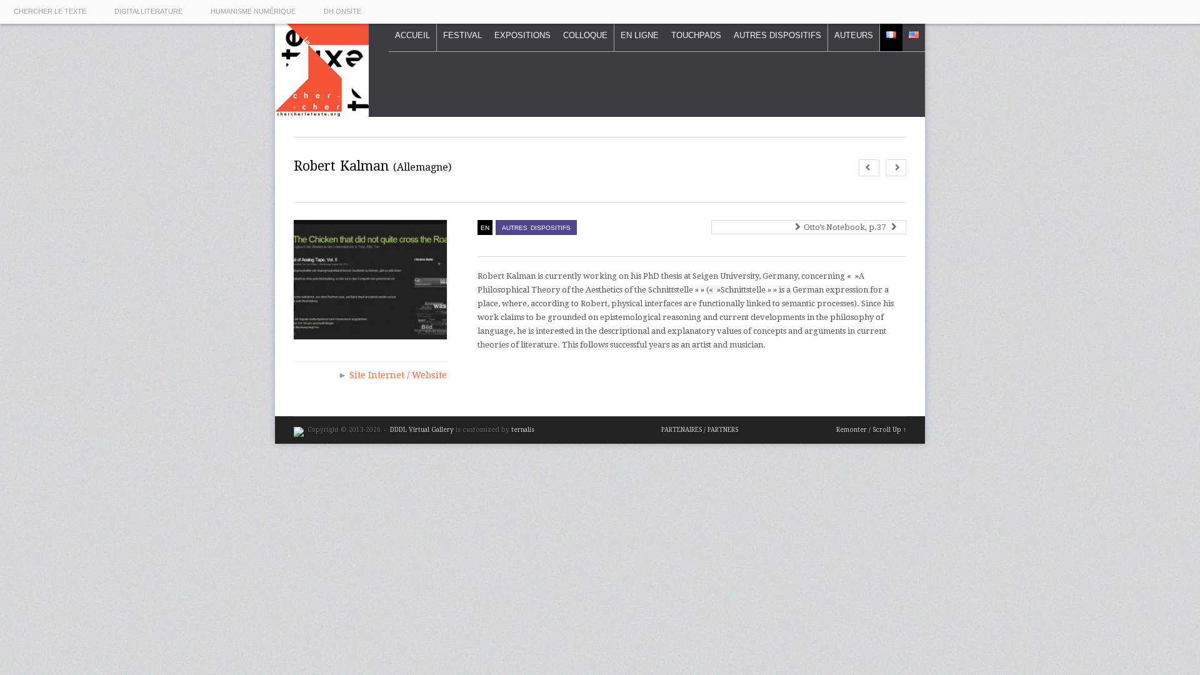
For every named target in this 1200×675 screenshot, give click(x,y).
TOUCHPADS (696, 35)
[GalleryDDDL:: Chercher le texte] (322, 110)
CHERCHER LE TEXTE (50, 11)
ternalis (522, 429)
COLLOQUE (585, 35)
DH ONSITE (342, 11)
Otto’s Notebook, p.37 (846, 227)
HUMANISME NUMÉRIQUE (253, 11)
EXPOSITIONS (522, 35)
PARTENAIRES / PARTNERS (699, 429)
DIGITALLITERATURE (148, 11)
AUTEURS (853, 35)
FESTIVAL (462, 35)
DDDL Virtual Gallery (423, 429)
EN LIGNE (640, 35)
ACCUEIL (412, 35)
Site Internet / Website (398, 375)
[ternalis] (299, 429)
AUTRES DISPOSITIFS (777, 35)
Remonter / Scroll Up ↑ (871, 429)
